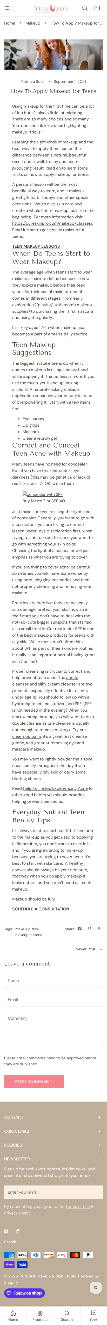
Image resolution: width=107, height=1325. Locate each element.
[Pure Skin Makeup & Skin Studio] (53, 8)
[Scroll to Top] (97, 1297)
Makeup (32, 23)
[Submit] (95, 1192)
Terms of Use (77, 1206)
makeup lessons (28, 934)
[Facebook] (6, 1232)
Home (9, 23)
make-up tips (26, 929)
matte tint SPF (68, 628)
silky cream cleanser (57, 684)
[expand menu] (7, 8)
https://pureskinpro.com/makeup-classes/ (52, 223)
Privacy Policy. (17, 1213)
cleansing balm (26, 736)
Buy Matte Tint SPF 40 (44, 501)
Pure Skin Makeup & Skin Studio (48, 1276)
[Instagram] (18, 1232)
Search (10, 1242)
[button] (97, 8)
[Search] (85, 8)
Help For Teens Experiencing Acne (55, 788)
